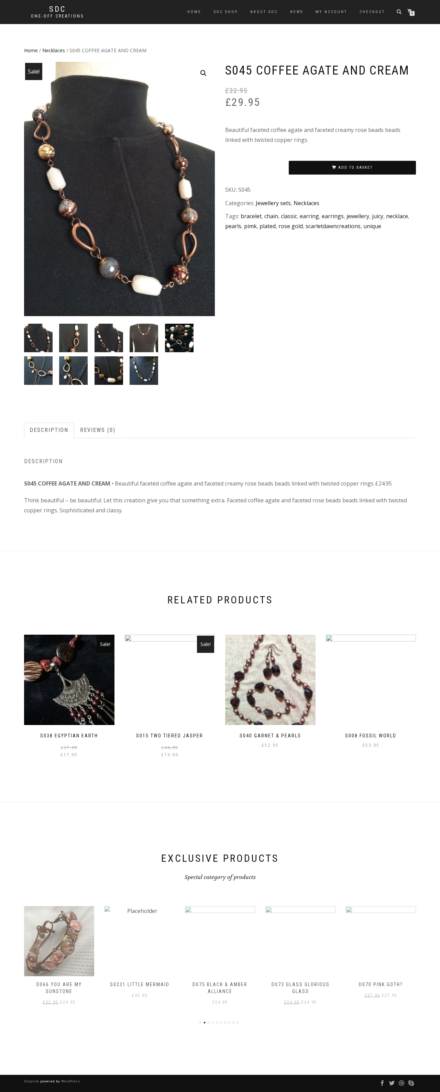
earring (309, 216)
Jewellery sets (273, 203)
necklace (397, 216)
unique (372, 226)
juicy (377, 216)
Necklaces (53, 50)
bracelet (251, 216)
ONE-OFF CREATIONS (57, 16)
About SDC (264, 12)
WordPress (70, 1081)
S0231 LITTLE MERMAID (65, 984)
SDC (57, 9)
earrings (333, 216)
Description (49, 430)
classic (289, 216)
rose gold (290, 226)
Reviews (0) (98, 430)
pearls (233, 226)
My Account (331, 12)
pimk (250, 226)
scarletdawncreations (333, 226)
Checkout (372, 12)
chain (271, 216)
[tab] (49, 430)
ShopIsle (32, 1081)
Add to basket (355, 167)
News (296, 12)
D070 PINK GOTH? (307, 984)
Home (194, 12)
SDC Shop (226, 12)
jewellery (357, 216)
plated (268, 226)
